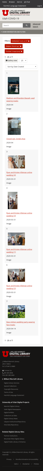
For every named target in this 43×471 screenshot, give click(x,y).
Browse (12, 2)
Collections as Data (10, 416)
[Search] (27, 25)
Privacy (9, 459)
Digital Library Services (11, 383)
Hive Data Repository (11, 425)
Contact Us (8, 370)
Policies (36, 464)
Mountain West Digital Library (14, 439)
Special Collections (10, 386)
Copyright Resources (11, 389)
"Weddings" (13, 46)
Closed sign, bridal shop (15, 139)
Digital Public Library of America (14, 442)
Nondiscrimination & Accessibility (27, 459)
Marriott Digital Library (11, 406)
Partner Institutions (10, 436)
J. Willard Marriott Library (10, 361)
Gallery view (12, 60)
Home (4, 2)
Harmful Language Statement (14, 6)
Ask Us (19, 2)
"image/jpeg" (13, 51)
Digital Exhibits (9, 412)
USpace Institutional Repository (15, 422)
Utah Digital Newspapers (12, 409)
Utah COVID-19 (10, 18)
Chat (28, 2)
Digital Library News (11, 418)
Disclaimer (26, 464)
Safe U (16, 464)
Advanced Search (36, 25)
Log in (39, 6)
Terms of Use (8, 392)
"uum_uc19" (20, 41)
